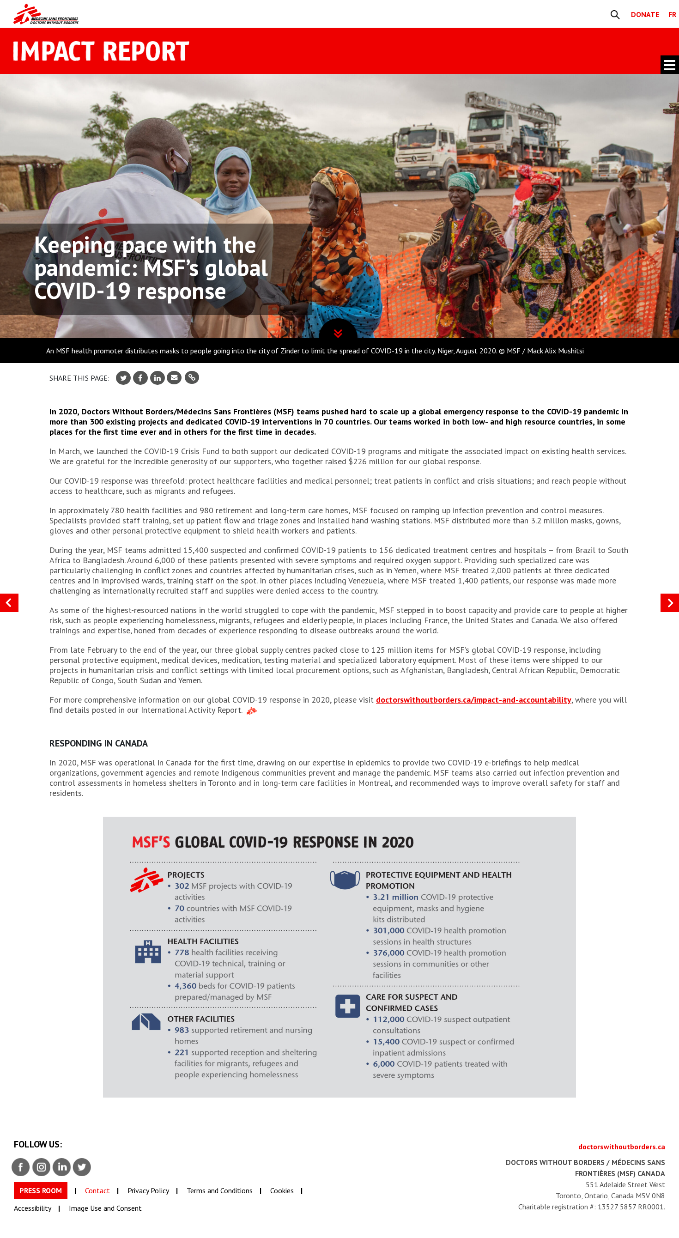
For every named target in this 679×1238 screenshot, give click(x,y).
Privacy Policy (148, 1190)
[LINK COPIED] (192, 377)
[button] (670, 603)
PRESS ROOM (40, 1190)
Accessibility (32, 1208)
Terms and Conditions (220, 1190)
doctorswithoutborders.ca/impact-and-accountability (473, 699)
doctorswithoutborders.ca (621, 1146)
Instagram (41, 1167)
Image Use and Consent (105, 1208)
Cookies (282, 1190)
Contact (97, 1190)
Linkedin (62, 1167)
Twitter (82, 1167)
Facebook (21, 1167)
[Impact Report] (134, 14)
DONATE (645, 14)
